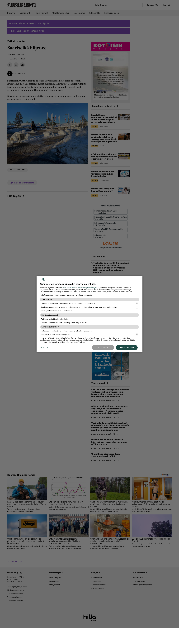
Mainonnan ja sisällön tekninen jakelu (55, 334)
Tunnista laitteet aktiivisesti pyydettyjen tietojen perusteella (64, 323)
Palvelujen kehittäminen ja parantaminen (56, 311)
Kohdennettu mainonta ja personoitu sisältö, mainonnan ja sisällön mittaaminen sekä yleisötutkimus (79, 307)
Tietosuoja (44, 347)
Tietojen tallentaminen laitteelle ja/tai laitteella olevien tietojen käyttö (68, 303)
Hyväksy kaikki (127, 347)
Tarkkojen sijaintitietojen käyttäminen (55, 319)
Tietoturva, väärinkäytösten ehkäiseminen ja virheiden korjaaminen (66, 331)
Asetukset (103, 347)
